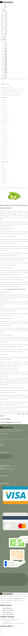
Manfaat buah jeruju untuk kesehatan (10, 93)
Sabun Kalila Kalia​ (7, 612)
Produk (4, 10)
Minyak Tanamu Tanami (5, 21)
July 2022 (3, 100)
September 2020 (5, 143)
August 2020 (4, 145)
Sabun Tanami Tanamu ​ (8, 614)
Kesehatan (4, 170)
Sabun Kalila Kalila (5, 27)
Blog (4, 37)
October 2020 (4, 141)
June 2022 (3, 102)
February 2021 (4, 134)
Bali (2, 165)
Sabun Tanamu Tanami (5, 33)
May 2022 (3, 104)
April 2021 (3, 130)
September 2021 (5, 120)
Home (4, 4)
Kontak (4, 39)
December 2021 (5, 114)
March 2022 (4, 108)
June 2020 (3, 149)
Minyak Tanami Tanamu (6, 456)
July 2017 (3, 159)
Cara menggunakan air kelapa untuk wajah (15, 289)
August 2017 (4, 157)
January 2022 (4, 112)
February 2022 (4, 110)
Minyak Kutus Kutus (5, 15)
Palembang (4, 176)
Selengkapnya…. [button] (18, 598)
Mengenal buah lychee (7, 87)
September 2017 (5, 155)
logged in (9, 422)
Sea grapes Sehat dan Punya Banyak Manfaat (12, 89)
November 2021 (5, 116)
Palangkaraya (4, 174)
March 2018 (4, 153)
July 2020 (3, 147)
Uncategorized (5, 182)
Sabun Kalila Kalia (5, 457)
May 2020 (3, 151)
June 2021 (3, 126)
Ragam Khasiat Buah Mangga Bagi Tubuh (11, 91)
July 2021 (3, 124)
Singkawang (4, 180)
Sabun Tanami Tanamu (6, 458)
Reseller (3, 178)
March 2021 (4, 132)
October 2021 (4, 118)
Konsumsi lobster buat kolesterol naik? (11, 95)
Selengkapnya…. (3, 433)
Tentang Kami (5, 7)
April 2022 (3, 106)
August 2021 (4, 122)
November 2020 (5, 139)
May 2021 (3, 128)
